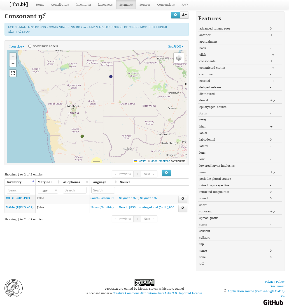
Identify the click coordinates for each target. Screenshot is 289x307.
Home (40, 4)
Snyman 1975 (149, 197)
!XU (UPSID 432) (18, 197)
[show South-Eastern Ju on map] (182, 199)
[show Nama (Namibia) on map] (182, 208)
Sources (145, 4)
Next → (149, 173)
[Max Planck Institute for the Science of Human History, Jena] (14, 287)
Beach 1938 (127, 207)
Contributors (60, 4)
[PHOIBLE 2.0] (19, 4)
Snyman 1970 (128, 197)
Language (98, 181)
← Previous (123, 173)
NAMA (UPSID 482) (19, 207)
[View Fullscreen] (12, 73)
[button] (111, 76)
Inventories (83, 4)
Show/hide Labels (45, 45)
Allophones (71, 181)
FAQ (185, 4)
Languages (105, 4)
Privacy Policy (274, 281)
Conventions (166, 4)
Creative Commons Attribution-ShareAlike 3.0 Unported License (157, 293)
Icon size (15, 46)
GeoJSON (174, 46)
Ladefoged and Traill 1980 (156, 207)
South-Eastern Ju (102, 197)
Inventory (14, 181)
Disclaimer (277, 286)
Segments (126, 4)
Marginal (45, 181)
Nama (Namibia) (102, 207)
